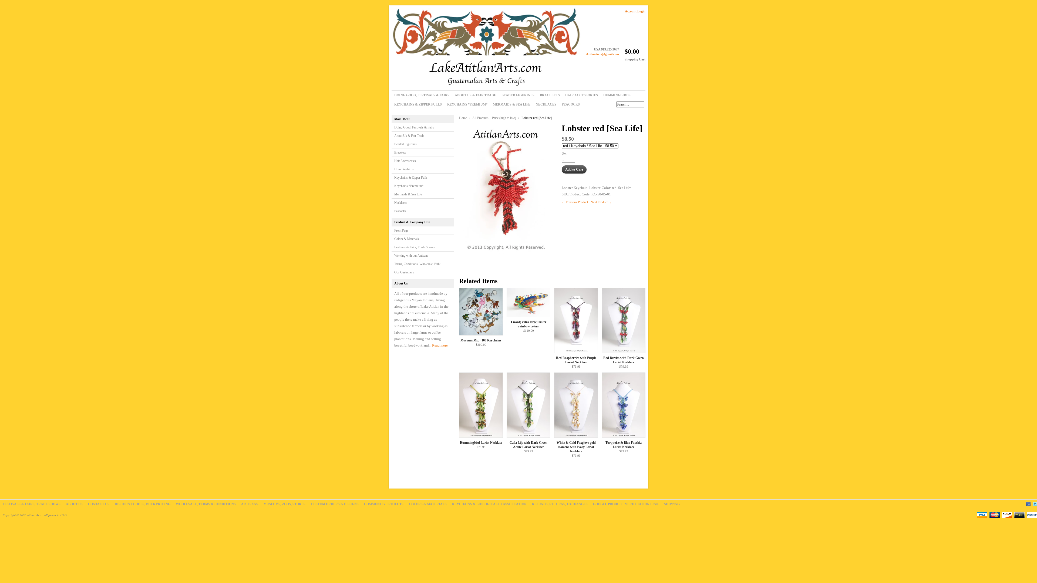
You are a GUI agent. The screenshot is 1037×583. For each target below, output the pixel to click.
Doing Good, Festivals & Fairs (414, 127)
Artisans (249, 504)
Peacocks (400, 211)
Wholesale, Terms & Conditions (206, 504)
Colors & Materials (406, 239)
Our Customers (404, 272)
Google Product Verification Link (626, 504)
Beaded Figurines (405, 144)
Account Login (635, 11)
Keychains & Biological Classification (489, 504)
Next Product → (601, 202)
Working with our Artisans (411, 255)
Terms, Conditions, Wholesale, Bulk (417, 264)
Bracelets (400, 152)
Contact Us (98, 504)
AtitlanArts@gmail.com (602, 54)
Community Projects (383, 504)
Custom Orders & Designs (335, 504)
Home (463, 118)
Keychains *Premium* (408, 186)
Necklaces (400, 203)
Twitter (1035, 503)
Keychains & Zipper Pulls (410, 177)
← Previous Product (575, 202)
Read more (440, 345)
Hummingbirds (404, 169)
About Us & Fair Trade (409, 136)
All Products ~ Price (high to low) (494, 118)
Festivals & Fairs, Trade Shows (414, 247)
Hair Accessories (405, 161)
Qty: (564, 153)
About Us (74, 504)
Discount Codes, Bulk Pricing (142, 504)
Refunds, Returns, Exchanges (560, 504)
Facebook (1028, 503)
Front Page (401, 230)
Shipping (672, 504)
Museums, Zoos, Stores (284, 504)
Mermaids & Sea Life (408, 194)
